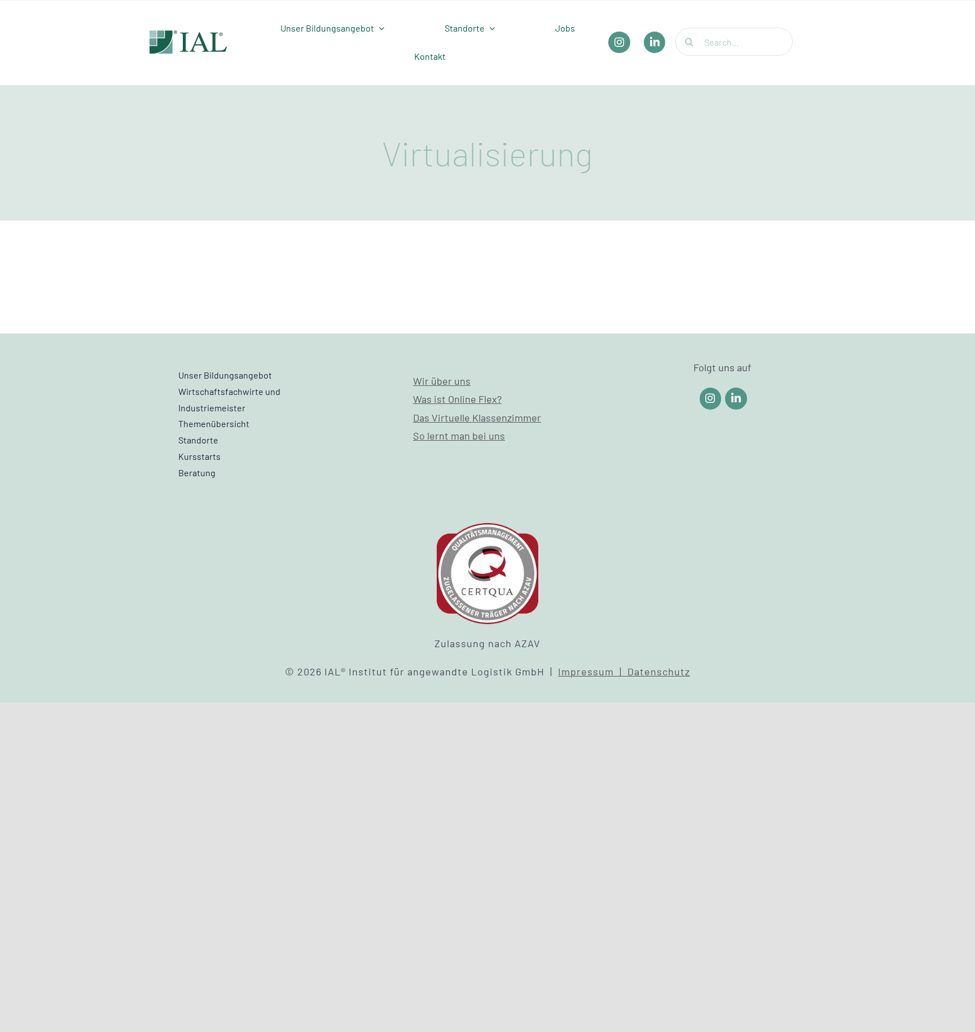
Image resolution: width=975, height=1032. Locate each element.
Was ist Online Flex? (457, 399)
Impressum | (592, 671)
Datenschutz (658, 671)
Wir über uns (442, 381)
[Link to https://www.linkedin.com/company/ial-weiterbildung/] (736, 399)
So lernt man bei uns (459, 435)
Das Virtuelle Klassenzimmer (477, 417)
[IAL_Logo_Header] (188, 35)
